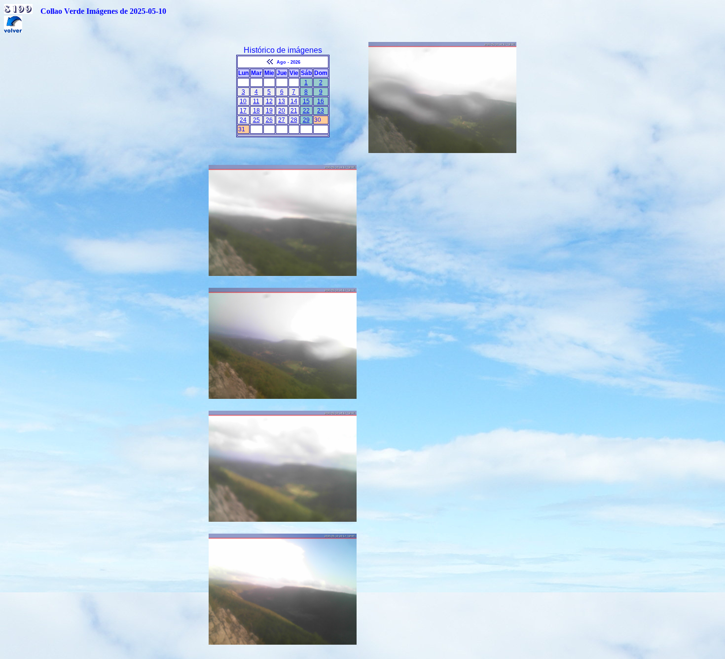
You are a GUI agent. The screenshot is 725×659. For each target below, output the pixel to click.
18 (256, 110)
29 (306, 119)
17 (243, 110)
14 (293, 101)
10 (243, 101)
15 (306, 101)
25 (256, 119)
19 (269, 110)
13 (281, 101)
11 (256, 101)
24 (243, 119)
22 (306, 110)
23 (320, 110)
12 (269, 101)
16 (320, 101)
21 (293, 110)
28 (293, 119)
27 (281, 119)
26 (269, 119)
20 (281, 110)
